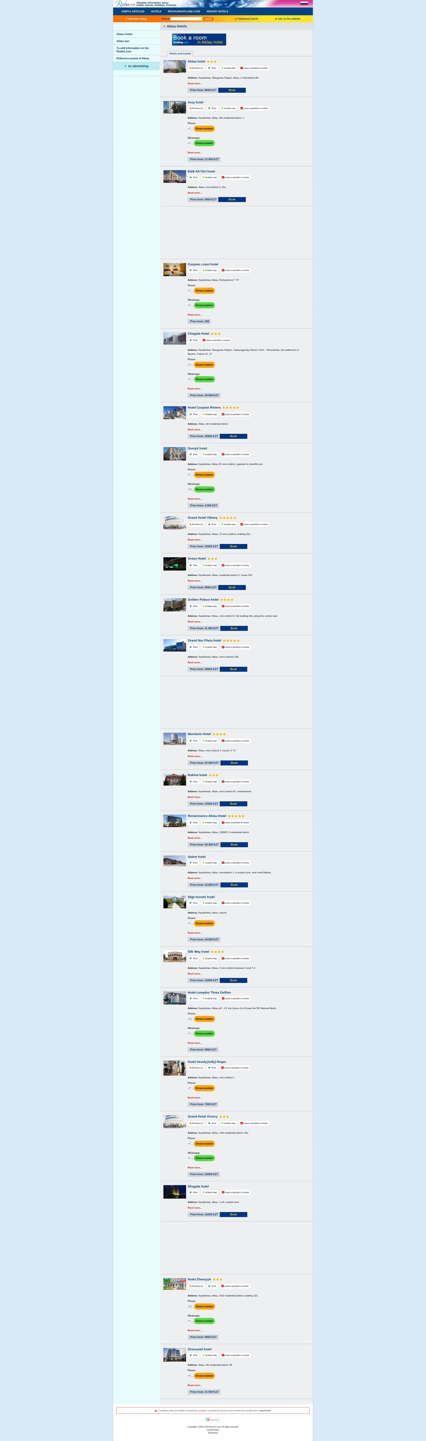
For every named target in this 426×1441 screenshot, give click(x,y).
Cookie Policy (213, 1430)
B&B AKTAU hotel (201, 171)
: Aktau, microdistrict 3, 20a (207, 187)
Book (232, 90)
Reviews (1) (197, 68)
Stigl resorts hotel (201, 897)
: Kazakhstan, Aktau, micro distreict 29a (213, 656)
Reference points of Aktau (132, 58)
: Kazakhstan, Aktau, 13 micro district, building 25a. (219, 534)
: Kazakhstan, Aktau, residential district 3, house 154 (220, 575)
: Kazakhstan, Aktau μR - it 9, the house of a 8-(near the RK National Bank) (232, 1008)
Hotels (156, 11)
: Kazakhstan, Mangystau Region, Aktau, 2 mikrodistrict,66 (223, 77)
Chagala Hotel (198, 333)
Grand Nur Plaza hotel (204, 640)
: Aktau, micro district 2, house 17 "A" (212, 750)
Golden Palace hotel (203, 599)
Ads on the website (289, 18)
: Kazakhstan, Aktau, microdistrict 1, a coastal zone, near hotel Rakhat (229, 872)
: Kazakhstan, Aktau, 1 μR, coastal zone (213, 1202)
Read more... (195, 83)
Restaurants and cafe (184, 11)
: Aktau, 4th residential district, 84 (210, 1365)
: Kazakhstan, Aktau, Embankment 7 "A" (213, 280)
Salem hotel (197, 856)
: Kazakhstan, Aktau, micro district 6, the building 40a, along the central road (232, 616)
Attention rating (137, 18)
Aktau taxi (122, 41)
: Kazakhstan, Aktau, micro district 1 (211, 1077)
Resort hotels (217, 11)
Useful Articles (132, 11)
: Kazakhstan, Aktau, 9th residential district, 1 (216, 117)
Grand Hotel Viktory (203, 517)
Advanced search (248, 18)
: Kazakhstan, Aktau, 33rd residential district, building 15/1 (223, 1295)
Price (214, 68)
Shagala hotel (198, 1186)
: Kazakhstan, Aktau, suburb (207, 912)
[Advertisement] (236, 233)
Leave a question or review (255, 68)
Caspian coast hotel (203, 264)
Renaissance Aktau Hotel (207, 816)
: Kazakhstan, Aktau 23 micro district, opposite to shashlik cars (225, 464)
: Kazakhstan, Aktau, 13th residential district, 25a (218, 1132)
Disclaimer (213, 1433)
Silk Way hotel (198, 951)
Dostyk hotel (197, 448)
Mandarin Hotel (199, 734)
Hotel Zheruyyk (199, 1279)
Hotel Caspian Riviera (204, 407)
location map (229, 68)
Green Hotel (197, 558)
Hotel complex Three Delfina (209, 992)
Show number (204, 128)
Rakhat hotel (197, 775)
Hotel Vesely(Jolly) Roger (207, 1062)
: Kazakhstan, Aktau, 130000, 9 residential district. (219, 832)
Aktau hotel (196, 61)
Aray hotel (195, 102)
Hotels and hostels (180, 53)
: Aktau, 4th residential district (208, 424)
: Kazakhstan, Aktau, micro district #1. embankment (219, 791)
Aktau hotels (124, 34)
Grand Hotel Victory (203, 1116)
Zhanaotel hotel (200, 1349)
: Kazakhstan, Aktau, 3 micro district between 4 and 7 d (221, 968)
